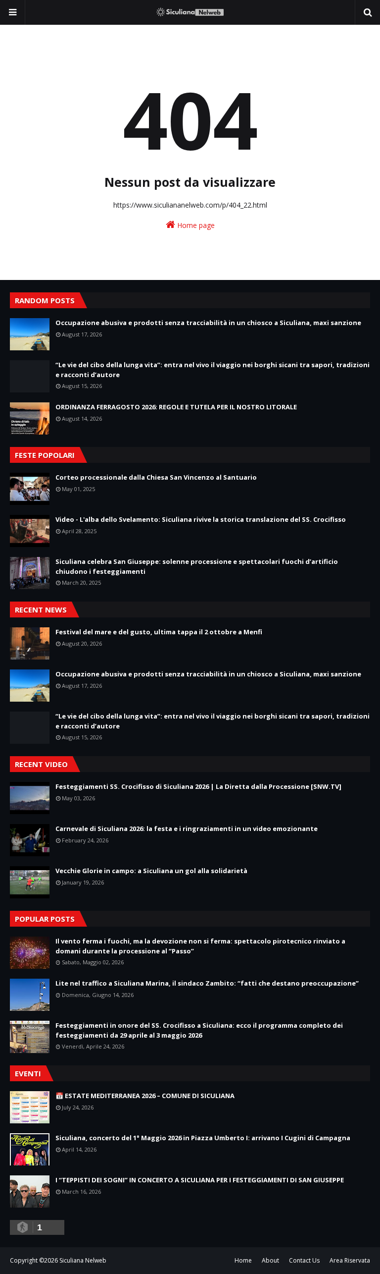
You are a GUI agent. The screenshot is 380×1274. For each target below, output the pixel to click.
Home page (195, 225)
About (270, 1260)
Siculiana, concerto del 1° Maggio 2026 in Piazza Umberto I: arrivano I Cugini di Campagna (202, 1137)
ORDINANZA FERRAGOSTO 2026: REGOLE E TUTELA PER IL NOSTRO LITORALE (176, 406)
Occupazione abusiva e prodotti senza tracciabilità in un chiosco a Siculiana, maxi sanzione (208, 322)
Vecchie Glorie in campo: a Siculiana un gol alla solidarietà (151, 870)
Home (243, 1260)
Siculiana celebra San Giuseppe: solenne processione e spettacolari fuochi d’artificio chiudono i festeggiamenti (196, 566)
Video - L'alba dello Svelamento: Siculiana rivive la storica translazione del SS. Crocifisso (200, 519)
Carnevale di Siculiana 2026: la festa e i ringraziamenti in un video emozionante (186, 828)
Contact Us (304, 1260)
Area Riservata (350, 1260)
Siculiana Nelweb (82, 1260)
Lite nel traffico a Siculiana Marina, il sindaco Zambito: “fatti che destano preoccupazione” (207, 983)
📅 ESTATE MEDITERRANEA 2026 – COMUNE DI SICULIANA (145, 1095)
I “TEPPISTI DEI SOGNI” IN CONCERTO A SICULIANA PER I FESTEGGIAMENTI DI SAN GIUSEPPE (199, 1179)
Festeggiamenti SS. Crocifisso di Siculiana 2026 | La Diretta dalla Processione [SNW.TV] (198, 786)
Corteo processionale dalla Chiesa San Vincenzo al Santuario (156, 477)
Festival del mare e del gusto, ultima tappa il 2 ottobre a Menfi (158, 631)
